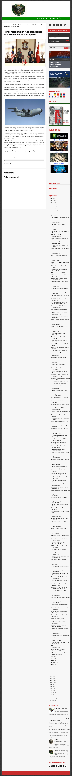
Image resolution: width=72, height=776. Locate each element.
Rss (61, 25)
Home (5, 24)
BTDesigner (59, 773)
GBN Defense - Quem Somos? (61, 739)
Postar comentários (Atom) (13, 211)
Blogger (65, 178)
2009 (51, 694)
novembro (53, 206)
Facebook (50, 25)
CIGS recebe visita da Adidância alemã (59, 381)
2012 (51, 688)
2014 (51, 684)
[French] (53, 94)
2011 (51, 690)
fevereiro (53, 662)
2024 (51, 202)
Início (38, 18)
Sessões (59, 18)
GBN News (11, 36)
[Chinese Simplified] (64, 97)
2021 (51, 671)
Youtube (65, 25)
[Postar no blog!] (5, 163)
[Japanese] (55, 97)
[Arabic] (61, 97)
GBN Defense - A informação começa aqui (35, 773)
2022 (51, 669)
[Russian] (50, 97)
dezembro (53, 204)
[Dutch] (64, 94)
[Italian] (61, 94)
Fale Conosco (6, 21)
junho (52, 215)
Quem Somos (44, 18)
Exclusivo (52, 18)
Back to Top (5, 773)
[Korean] (58, 97)
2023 (51, 667)
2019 (51, 674)
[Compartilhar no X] (7, 163)
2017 (51, 678)
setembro (53, 210)
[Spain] (58, 94)
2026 (51, 198)
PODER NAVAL (53, 700)
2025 (51, 200)
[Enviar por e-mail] (4, 163)
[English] (50, 94)
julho (52, 213)
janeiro (53, 664)
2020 (51, 672)
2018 (51, 676)
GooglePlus (57, 25)
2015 (51, 682)
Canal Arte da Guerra (54, 698)
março (52, 660)
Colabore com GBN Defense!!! (61, 750)
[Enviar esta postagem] (10, 163)
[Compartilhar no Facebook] (8, 163)
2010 (51, 692)
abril (52, 658)
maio (52, 656)
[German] (55, 94)
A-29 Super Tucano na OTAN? (58, 272)
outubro (53, 208)
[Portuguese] (53, 97)
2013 (51, 686)
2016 (51, 680)
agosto (53, 211)
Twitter (54, 25)
